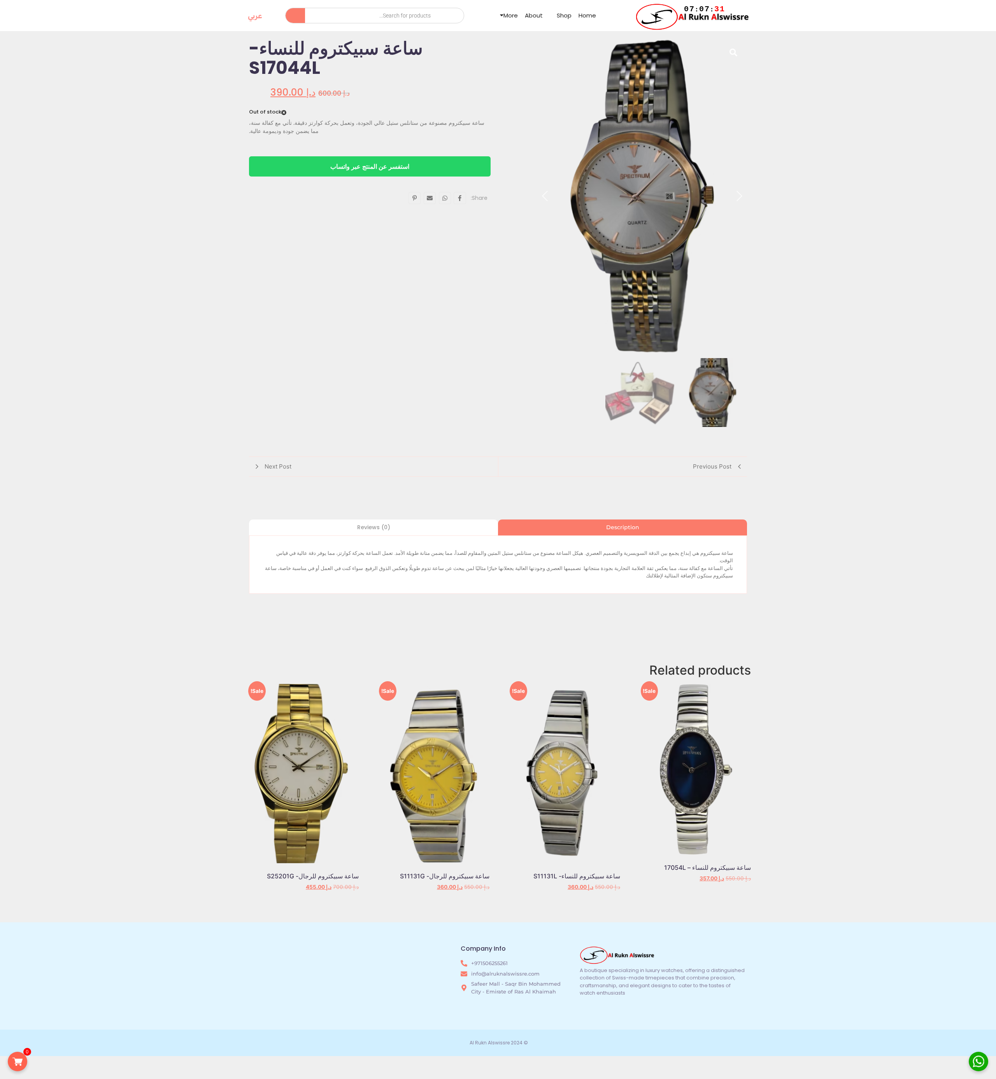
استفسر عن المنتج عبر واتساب (369, 166)
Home (587, 15)
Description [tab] (622, 527)
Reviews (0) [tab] (373, 527)
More (510, 15)
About (534, 15)
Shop (564, 15)
